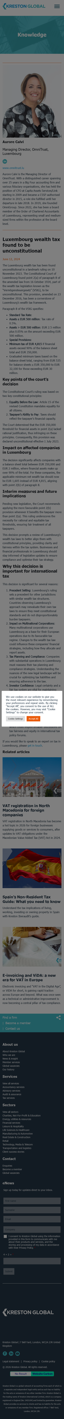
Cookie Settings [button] (15, 718)
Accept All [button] (33, 718)
